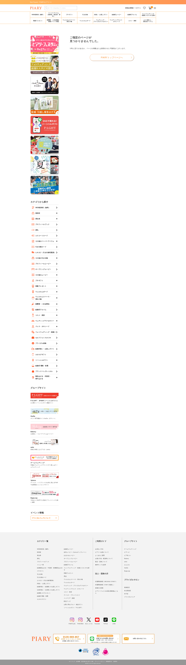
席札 (38, 558)
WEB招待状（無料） (38, 14)
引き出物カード (41, 577)
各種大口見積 (99, 588)
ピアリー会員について (102, 552)
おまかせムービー (69, 555)
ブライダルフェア (129, 597)
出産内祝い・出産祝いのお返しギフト (48, 590)
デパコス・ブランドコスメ (72, 595)
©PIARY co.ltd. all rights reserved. (93, 663)
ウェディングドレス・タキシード (74, 589)
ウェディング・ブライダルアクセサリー (76, 585)
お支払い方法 (99, 549)
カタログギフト (41, 599)
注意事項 (115, 661)
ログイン (138, 8)
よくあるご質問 (100, 555)
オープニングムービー (70, 558)
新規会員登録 (129, 8)
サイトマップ (72, 661)
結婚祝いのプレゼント (43, 593)
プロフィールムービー (70, 561)
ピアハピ (127, 552)
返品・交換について (101, 561)
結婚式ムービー (68, 549)
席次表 (39, 555)
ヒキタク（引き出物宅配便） (46, 580)
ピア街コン (127, 555)
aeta (125, 561)
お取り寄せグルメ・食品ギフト (73, 604)
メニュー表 (40, 565)
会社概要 (78, 661)
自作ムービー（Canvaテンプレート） (75, 552)
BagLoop (127, 571)
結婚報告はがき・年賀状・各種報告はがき (50, 568)
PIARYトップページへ (112, 57)
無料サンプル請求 (100, 565)
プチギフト (40, 571)
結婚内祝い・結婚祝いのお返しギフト (48, 586)
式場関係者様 (106, 581)
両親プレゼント (68, 573)
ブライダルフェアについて (41, 518)
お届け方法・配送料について (104, 558)
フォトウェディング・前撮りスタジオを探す (148, 14)
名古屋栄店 (127, 590)
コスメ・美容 (68, 592)
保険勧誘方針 (109, 661)
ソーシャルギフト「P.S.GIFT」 (73, 607)
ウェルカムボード (69, 582)
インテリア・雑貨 (69, 598)
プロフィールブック (43, 561)
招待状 (39, 552)
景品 (65, 576)
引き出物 (39, 574)
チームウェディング (130, 549)
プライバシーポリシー (100, 661)
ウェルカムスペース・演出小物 (73, 579)
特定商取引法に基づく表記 (87, 661)
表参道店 (127, 587)
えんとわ (127, 565)
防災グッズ (67, 601)
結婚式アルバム (132, 14)
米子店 (126, 594)
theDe (126, 568)
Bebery (126, 558)
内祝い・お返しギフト (43, 583)
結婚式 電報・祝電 (42, 596)
